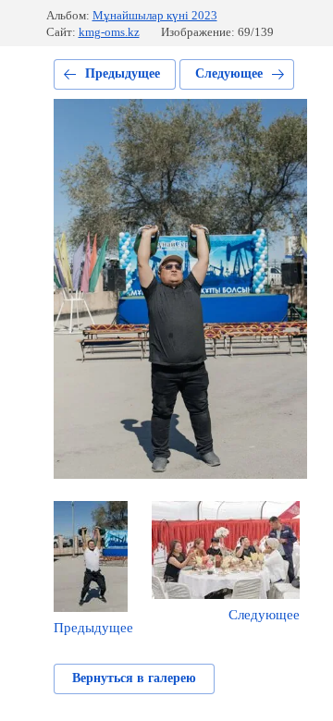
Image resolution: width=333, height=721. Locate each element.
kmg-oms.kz (109, 32)
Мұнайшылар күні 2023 (154, 15)
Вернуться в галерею (134, 678)
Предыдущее (122, 73)
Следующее (229, 73)
